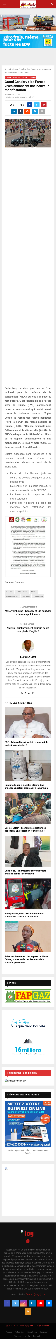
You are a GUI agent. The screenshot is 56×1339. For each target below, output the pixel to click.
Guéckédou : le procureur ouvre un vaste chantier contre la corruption (25, 872)
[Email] (49, 1303)
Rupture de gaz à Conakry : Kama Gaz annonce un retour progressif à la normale (26, 787)
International (31, 1332)
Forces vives (22, 592)
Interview (44, 1332)
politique (26, 596)
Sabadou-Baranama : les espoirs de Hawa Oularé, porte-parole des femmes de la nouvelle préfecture (26, 959)
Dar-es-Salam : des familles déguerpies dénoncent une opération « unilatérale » (25, 829)
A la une (8, 77)
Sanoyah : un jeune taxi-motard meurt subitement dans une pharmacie (24, 915)
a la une (9, 592)
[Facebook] (7, 1303)
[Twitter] (15, 1303)
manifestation (12, 596)
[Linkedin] (32, 1303)
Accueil (8, 69)
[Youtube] (40, 1303)
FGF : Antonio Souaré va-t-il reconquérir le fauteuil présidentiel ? (26, 744)
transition (38, 596)
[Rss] (28, 1311)
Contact (36, 1336)
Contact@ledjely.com (36, 1294)
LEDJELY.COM (14, 94)
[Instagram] (23, 1303)
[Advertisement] (28, 268)
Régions (17, 1336)
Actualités (16, 77)
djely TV (26, 1336)
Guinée (24, 77)
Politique (32, 77)
